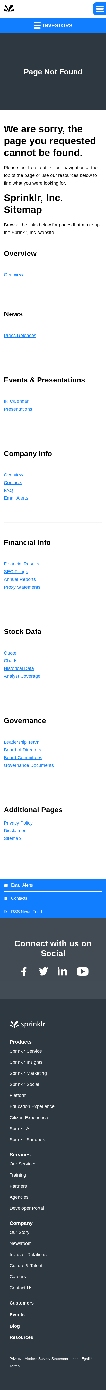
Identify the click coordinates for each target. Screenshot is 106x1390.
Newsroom (21, 1243)
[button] (99, 8)
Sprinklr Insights (26, 1062)
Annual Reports (20, 579)
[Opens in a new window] (24, 971)
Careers (18, 1276)
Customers (22, 1303)
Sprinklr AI (20, 1128)
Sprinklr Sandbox (27, 1139)
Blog (15, 1326)
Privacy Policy (18, 823)
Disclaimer (14, 830)
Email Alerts (16, 498)
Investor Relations (28, 1254)
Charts (10, 660)
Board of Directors (22, 749)
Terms (15, 1366)
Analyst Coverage (22, 676)
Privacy (15, 1359)
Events (17, 1314)
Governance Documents (29, 765)
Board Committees (23, 757)
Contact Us (21, 1287)
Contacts (13, 482)
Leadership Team (21, 742)
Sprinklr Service (26, 1051)
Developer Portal (27, 1208)
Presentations (18, 409)
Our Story (19, 1232)
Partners (18, 1186)
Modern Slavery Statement (46, 1359)
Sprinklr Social (24, 1084)
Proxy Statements (22, 587)
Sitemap (12, 838)
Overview (13, 274)
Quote (10, 653)
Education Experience (32, 1106)
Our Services (23, 1164)
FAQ (8, 490)
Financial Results (21, 564)
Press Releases (20, 335)
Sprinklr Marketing (28, 1073)
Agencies (19, 1197)
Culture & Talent (26, 1265)
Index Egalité (82, 1359)
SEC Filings (16, 571)
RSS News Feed (26, 911)
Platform (18, 1095)
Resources (21, 1337)
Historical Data (19, 668)
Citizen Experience (29, 1117)
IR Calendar (16, 401)
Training (18, 1175)
